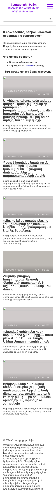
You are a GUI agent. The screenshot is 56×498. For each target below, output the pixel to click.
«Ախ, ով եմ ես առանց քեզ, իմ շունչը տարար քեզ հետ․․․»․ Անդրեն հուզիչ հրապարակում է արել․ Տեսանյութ (27, 225)
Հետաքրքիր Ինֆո (23, 4)
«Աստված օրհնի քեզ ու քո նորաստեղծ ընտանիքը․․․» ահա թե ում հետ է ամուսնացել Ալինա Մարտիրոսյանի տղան (28, 336)
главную (29, 65)
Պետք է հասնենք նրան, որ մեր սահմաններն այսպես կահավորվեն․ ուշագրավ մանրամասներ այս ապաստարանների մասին (26, 169)
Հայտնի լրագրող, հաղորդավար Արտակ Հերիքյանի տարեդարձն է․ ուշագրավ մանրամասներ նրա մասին (27, 282)
